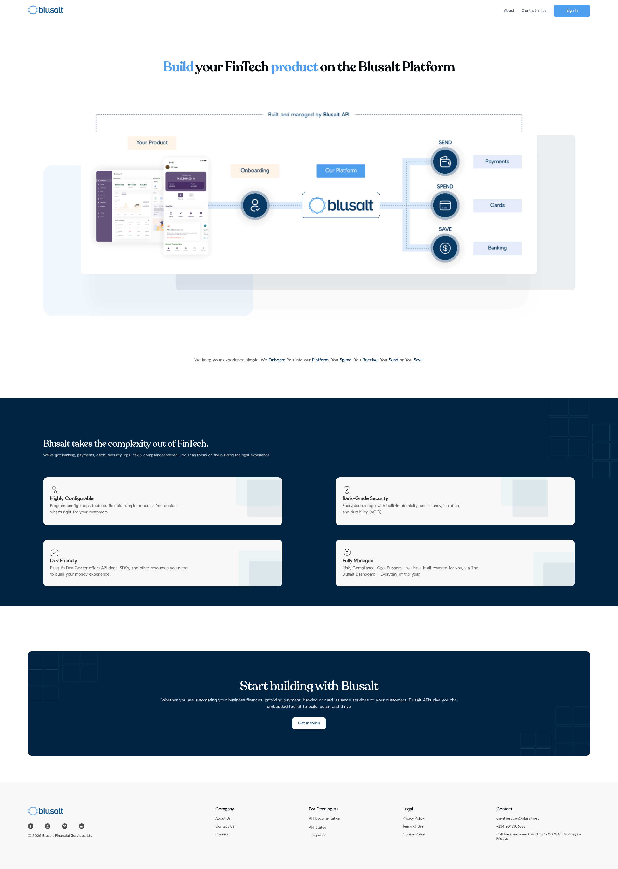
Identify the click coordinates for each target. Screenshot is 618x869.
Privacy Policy (413, 819)
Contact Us (224, 827)
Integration (317, 835)
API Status (317, 827)
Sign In (572, 11)
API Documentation (324, 819)
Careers (221, 834)
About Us (223, 819)
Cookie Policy (414, 834)
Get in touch (309, 723)
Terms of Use (413, 827)
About (509, 11)
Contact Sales (534, 11)
